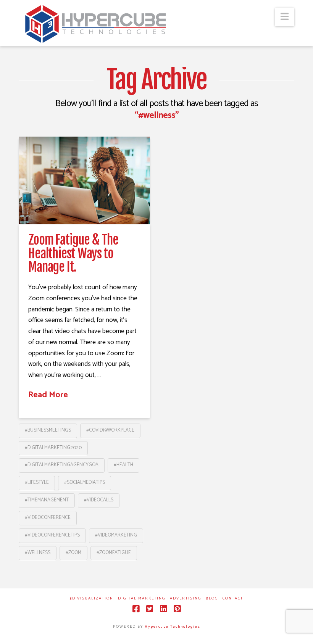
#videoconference (48, 518)
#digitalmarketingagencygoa (61, 465)
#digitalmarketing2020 (53, 448)
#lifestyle (37, 482)
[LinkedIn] (163, 609)
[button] (284, 17)
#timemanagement (47, 500)
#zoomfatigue (114, 553)
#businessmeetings (48, 430)
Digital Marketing (141, 598)
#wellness (37, 553)
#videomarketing (116, 535)
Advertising (185, 598)
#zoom (73, 553)
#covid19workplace (110, 430)
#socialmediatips (84, 482)
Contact (233, 598)
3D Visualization (91, 598)
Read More (48, 395)
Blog (212, 598)
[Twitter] (149, 609)
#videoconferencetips (52, 535)
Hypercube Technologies (172, 627)
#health (123, 465)
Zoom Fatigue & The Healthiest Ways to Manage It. (73, 253)
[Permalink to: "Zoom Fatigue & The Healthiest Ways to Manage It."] (84, 180)
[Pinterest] (177, 609)
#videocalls (98, 500)
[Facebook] (135, 609)
